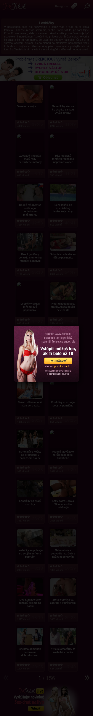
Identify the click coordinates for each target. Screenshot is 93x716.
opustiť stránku (62, 366)
